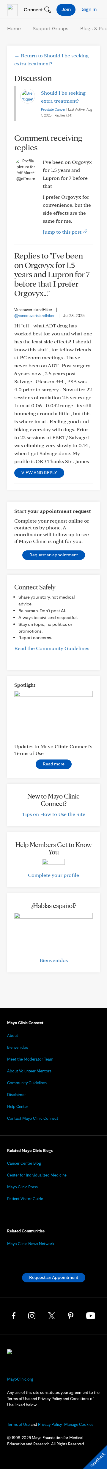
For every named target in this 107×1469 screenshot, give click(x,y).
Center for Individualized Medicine (37, 1175)
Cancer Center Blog (24, 1163)
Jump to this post (63, 232)
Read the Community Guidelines (51, 648)
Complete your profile (53, 875)
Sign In (89, 9)
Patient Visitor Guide (25, 1198)
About (12, 1035)
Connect (33, 9)
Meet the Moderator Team (30, 1059)
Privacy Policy (50, 1424)
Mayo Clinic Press (22, 1186)
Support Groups (50, 28)
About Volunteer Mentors (29, 1071)
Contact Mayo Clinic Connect (32, 1118)
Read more (53, 764)
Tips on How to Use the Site (53, 814)
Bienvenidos (54, 960)
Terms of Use (18, 1424)
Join (66, 9)
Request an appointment (53, 554)
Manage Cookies (78, 1424)
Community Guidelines (27, 1082)
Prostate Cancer (53, 109)
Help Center (17, 1106)
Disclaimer (16, 1094)
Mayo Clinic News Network (30, 1243)
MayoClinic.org (20, 1379)
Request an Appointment (53, 1277)
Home (14, 28)
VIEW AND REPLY (39, 472)
